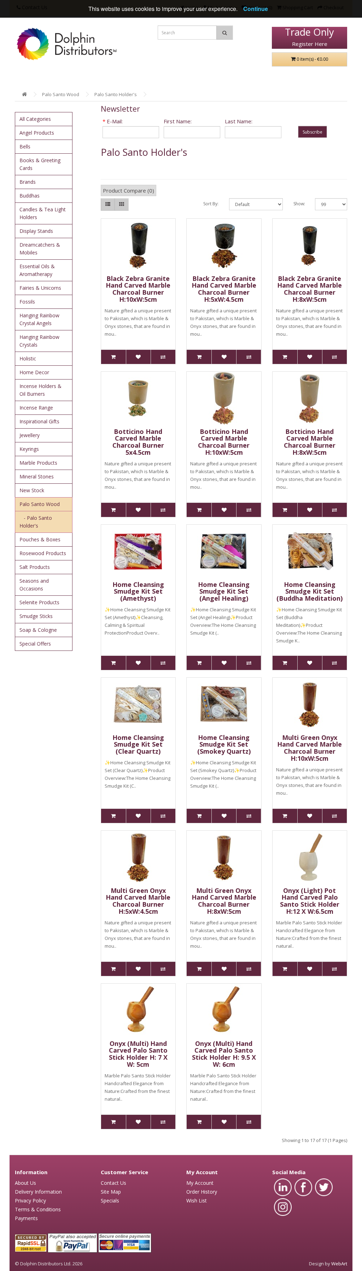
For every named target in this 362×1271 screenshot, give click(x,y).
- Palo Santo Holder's (35, 521)
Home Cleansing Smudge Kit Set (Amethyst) (138, 591)
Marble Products (38, 462)
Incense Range (36, 407)
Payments (26, 1218)
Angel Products (36, 132)
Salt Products (34, 567)
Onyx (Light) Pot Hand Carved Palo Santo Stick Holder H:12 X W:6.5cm (309, 901)
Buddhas (29, 195)
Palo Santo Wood (60, 94)
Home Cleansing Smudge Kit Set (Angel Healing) (224, 591)
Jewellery (29, 435)
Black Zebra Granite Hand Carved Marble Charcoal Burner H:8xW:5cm (309, 289)
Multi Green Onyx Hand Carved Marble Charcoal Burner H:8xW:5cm (224, 901)
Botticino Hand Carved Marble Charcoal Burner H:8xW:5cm (309, 442)
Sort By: (210, 204)
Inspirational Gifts (39, 421)
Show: (298, 204)
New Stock (31, 490)
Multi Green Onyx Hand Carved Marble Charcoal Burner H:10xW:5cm (309, 748)
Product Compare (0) (128, 190)
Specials (110, 1200)
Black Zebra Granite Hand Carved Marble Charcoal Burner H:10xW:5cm (138, 289)
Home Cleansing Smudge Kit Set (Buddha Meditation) (309, 591)
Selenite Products (39, 602)
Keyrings (29, 449)
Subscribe (312, 132)
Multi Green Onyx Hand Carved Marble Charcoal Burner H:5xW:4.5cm (138, 901)
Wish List (196, 1200)
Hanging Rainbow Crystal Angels (39, 319)
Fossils (27, 301)
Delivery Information (38, 1191)
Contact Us (113, 1182)
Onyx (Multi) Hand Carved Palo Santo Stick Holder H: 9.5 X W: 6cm (224, 1054)
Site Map (111, 1191)
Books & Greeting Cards (39, 164)
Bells (24, 146)
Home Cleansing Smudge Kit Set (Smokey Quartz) (224, 744)
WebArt (339, 1263)
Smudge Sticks (36, 616)
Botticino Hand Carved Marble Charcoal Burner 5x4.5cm (138, 442)
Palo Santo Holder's (115, 94)
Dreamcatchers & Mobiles (39, 248)
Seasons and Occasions (34, 584)
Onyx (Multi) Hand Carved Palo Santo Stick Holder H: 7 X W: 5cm (138, 1054)
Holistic (27, 358)
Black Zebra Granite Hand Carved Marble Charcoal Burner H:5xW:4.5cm (224, 289)
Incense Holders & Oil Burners (40, 390)
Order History (201, 1191)
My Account (200, 1182)
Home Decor (34, 372)
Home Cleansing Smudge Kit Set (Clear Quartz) (138, 744)
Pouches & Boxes (39, 539)
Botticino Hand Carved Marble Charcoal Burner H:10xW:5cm (224, 442)
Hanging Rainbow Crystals (39, 341)
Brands (27, 181)
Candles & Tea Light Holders (42, 213)
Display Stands (36, 231)
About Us (25, 1182)
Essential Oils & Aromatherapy (37, 270)
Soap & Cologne (38, 629)
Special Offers (35, 643)
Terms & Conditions (38, 1209)
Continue (255, 9)
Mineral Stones (36, 476)
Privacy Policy (30, 1200)
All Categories (35, 119)
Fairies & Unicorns (40, 287)
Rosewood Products (42, 553)
